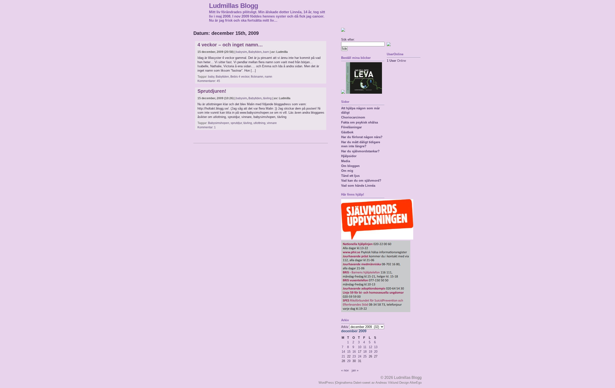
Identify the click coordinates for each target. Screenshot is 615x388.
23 (354, 356)
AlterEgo (416, 382)
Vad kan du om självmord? (361, 180)
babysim (241, 52)
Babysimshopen (218, 123)
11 (364, 347)
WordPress (326, 382)
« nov (345, 370)
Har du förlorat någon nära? (361, 137)
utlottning (259, 123)
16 (354, 351)
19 (370, 351)
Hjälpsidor (349, 156)
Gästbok (347, 132)
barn (266, 52)
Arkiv (344, 327)
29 (349, 361)
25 (365, 356)
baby (211, 76)
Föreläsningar (351, 127)
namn (268, 76)
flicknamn (257, 76)
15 (349, 351)
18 (365, 351)
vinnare (272, 123)
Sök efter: (348, 39)
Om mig (347, 170)
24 (359, 356)
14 (343, 351)
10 (359, 347)
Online (396, 60)
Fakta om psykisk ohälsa (359, 122)
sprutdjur (236, 123)
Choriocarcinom (353, 117)
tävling (267, 98)
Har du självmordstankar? (360, 151)
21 (343, 356)
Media (345, 161)
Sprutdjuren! (211, 91)
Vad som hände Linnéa (358, 185)
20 (375, 351)
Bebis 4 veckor (239, 76)
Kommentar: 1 (206, 127)
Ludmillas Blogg (233, 5)
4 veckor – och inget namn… (230, 44)
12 (370, 347)
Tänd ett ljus (350, 176)
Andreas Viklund (386, 382)
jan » (355, 370)
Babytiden (255, 52)
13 (375, 347)
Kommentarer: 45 (208, 81)
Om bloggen (350, 166)
